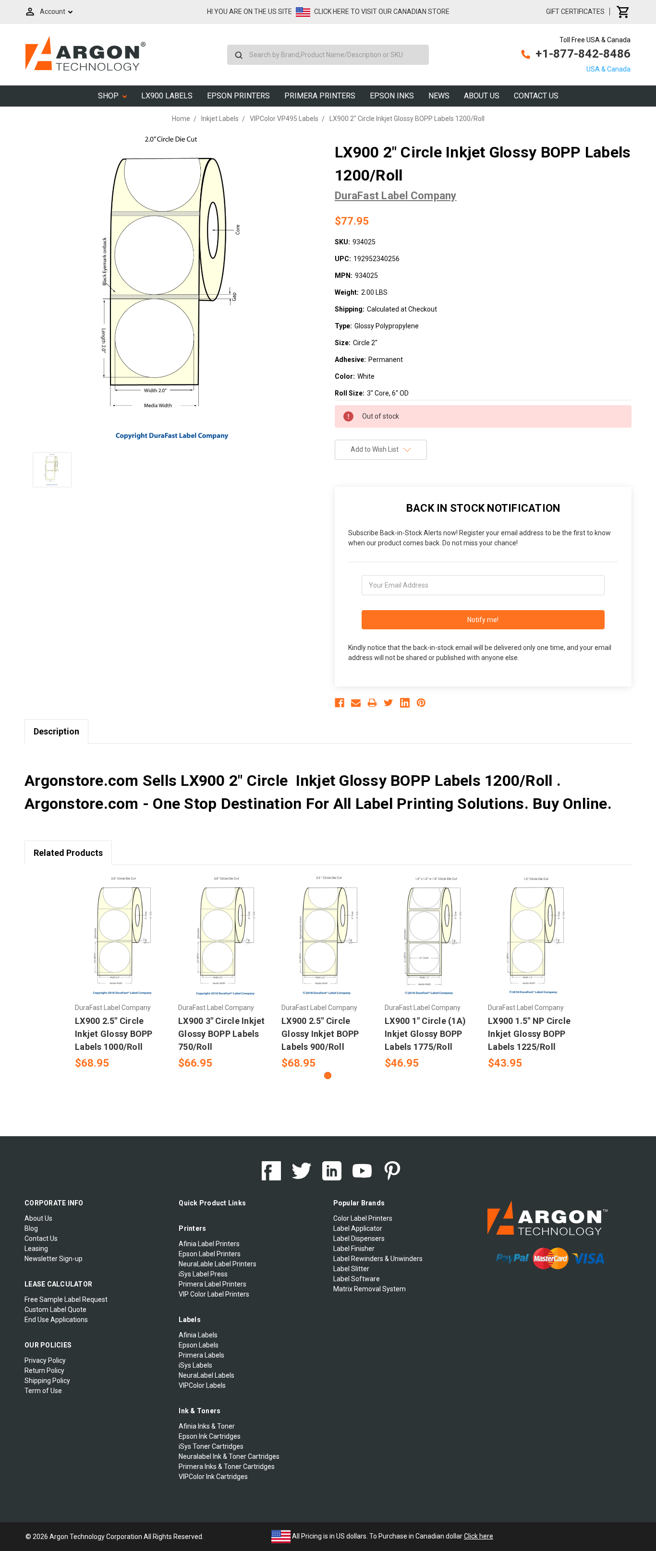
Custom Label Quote (55, 1309)
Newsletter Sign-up (53, 1258)
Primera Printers (319, 95)
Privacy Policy (45, 1360)
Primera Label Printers (212, 1284)
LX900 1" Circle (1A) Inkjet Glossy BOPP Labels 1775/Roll (425, 1034)
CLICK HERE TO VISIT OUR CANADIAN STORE (381, 11)
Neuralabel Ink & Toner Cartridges (229, 1456)
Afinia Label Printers (209, 1244)
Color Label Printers (362, 1218)
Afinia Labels (198, 1335)
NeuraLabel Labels (206, 1375)
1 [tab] (327, 1075)
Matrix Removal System (369, 1289)
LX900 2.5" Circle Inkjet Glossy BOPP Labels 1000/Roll (114, 1034)
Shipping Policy (47, 1380)
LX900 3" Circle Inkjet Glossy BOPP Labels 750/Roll (221, 1034)
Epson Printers (238, 95)
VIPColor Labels (202, 1385)
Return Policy (44, 1370)
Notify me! (482, 620)
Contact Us (536, 95)
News (438, 95)
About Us (481, 95)
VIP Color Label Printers (214, 1294)
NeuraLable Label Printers (217, 1264)
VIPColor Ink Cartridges (213, 1476)
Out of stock (328, 945)
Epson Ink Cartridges (210, 1436)
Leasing (36, 1248)
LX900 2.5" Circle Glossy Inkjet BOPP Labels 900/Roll (320, 1034)
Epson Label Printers (210, 1254)
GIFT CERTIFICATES (575, 11)
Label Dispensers (359, 1238)
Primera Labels (201, 1355)
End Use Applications (56, 1319)
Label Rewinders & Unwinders (378, 1258)
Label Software (356, 1279)
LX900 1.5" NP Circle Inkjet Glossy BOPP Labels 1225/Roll (529, 1034)
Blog (31, 1228)
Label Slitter (351, 1269)
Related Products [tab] (68, 853)
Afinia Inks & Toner (207, 1426)
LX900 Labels (167, 95)
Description (56, 731)
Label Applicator (357, 1228)
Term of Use (43, 1391)
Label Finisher (354, 1248)
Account (52, 11)
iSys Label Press (203, 1274)
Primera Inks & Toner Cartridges (227, 1466)
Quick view (122, 928)
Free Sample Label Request (66, 1299)
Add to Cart (121, 945)
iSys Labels (195, 1365)
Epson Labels (199, 1345)
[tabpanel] (121, 973)
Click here (478, 1536)
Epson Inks (392, 95)
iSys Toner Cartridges (211, 1446)
